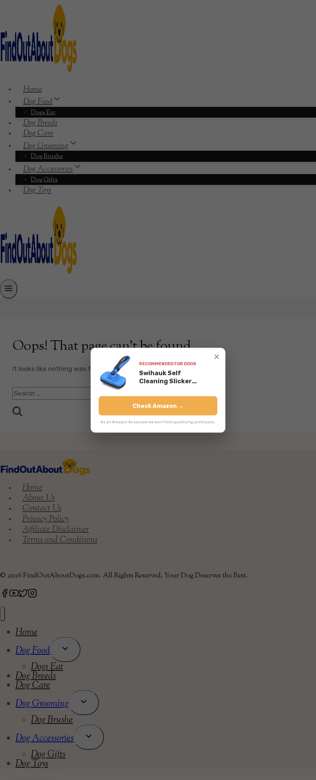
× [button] (217, 356)
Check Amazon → (158, 405)
